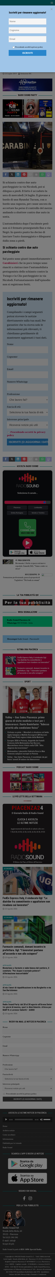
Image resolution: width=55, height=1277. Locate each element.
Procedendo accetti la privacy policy (29, 47)
